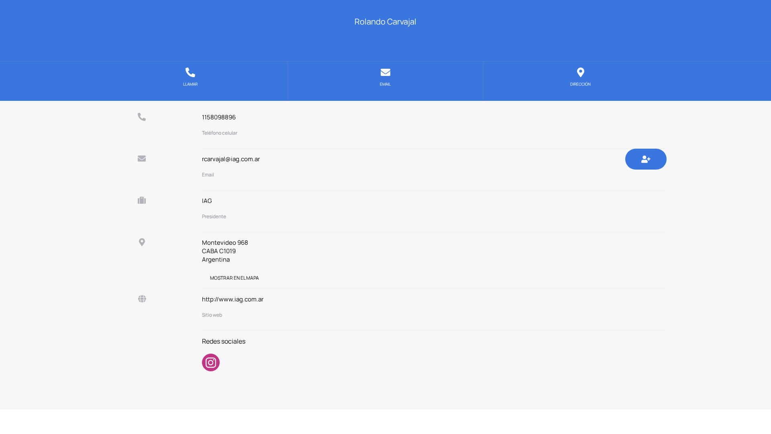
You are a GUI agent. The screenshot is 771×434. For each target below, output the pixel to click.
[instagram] (211, 362)
